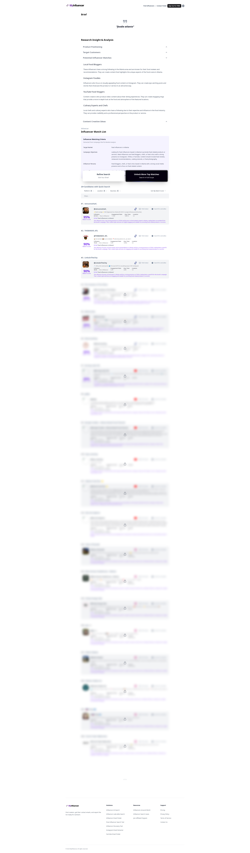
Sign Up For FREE (174, 6)
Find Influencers (148, 6)
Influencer (85, 128)
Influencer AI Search (113, 810)
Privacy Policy (164, 814)
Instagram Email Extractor (114, 830)
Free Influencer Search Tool (115, 822)
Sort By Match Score (157, 191)
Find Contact (145, 209)
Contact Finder (162, 6)
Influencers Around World (141, 810)
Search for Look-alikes (160, 209)
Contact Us (163, 822)
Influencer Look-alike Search (115, 814)
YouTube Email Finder (113, 834)
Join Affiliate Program (140, 818)
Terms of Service (165, 818)
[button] (146, 175)
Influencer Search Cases (141, 814)
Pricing (162, 810)
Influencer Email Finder (114, 818)
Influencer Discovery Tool (114, 826)
